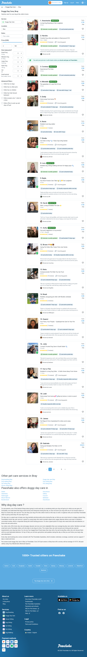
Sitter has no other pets (11, 87)
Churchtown (46, 500)
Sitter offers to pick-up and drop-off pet (12, 104)
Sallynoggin (4, 495)
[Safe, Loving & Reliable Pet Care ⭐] (56, 212)
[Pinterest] (63, 613)
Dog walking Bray (6, 481)
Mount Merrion (5, 498)
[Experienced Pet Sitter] (56, 71)
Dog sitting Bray (47, 481)
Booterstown (5, 500)
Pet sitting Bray (47, 483)
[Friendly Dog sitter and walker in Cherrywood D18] (56, 44)
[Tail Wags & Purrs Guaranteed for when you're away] (56, 427)
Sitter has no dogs (9, 84)
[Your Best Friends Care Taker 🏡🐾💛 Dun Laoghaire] (56, 187)
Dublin (3, 491)
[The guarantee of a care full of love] (56, 86)
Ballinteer (45, 498)
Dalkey (45, 493)
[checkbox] (2, 84)
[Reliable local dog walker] (56, 126)
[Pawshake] (6, 2)
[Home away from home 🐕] (56, 105)
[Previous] (46, 469)
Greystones (46, 491)
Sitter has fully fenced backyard (10, 94)
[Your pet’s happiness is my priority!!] (56, 233)
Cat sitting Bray (5, 483)
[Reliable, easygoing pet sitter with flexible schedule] (56, 303)
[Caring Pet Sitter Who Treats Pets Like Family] (56, 253)
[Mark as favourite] (83, 29)
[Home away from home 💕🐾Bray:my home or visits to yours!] (56, 403)
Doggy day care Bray (49, 479)
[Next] (65, 469)
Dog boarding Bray (6, 479)
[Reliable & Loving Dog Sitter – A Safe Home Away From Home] (56, 378)
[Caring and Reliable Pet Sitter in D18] (56, 452)
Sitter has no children (10, 90)
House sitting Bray (6, 485)
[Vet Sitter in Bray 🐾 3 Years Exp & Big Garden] (56, 147)
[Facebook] (59, 613)
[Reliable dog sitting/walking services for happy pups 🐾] (56, 167)
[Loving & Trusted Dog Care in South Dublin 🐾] (56, 353)
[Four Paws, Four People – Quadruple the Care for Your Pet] (56, 328)
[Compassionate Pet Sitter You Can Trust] (56, 278)
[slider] (2, 42)
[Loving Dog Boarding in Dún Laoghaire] (56, 25)
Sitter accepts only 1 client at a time (12, 99)
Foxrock (45, 495)
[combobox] (12, 22)
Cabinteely (4, 493)
